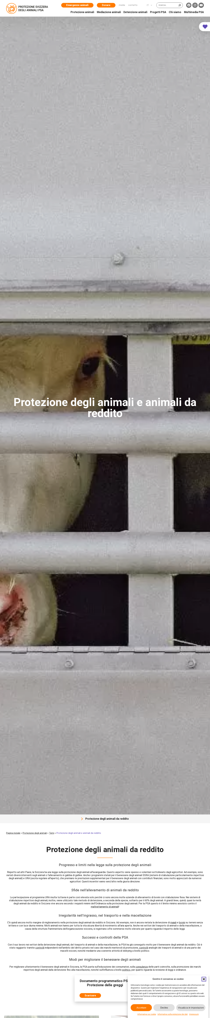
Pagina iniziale (13, 833)
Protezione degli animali (35, 833)
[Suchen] (180, 5)
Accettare (141, 1007)
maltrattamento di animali (105, 906)
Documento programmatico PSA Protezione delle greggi (105, 983)
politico (126, 969)
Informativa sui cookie (146, 1014)
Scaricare (90, 995)
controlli (39, 947)
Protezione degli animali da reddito (107, 819)
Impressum (194, 1014)
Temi (51, 833)
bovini (182, 922)
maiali (173, 922)
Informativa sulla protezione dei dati (173, 1014)
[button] (203, 979)
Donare (106, 5)
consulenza (142, 966)
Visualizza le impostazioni (191, 1007)
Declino (164, 1007)
